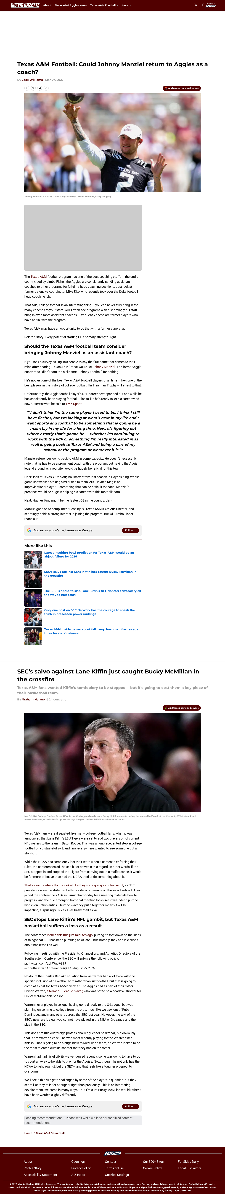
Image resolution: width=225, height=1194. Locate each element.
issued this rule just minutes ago (70, 935)
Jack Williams (32, 80)
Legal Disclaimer (189, 1168)
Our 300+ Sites (153, 1161)
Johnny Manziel (104, 367)
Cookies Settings (117, 1175)
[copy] (46, 88)
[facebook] (203, 5)
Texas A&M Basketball (50, 1133)
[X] (195, 5)
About (47, 5)
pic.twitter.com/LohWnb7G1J (45, 963)
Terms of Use (114, 1168)
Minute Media (25, 1184)
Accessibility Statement (40, 1175)
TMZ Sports (74, 404)
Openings (78, 1161)
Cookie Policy (152, 1168)
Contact (110, 1161)
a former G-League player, (64, 991)
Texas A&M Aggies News (71, 5)
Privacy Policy (81, 1168)
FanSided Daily (188, 1161)
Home (28, 1133)
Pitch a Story (32, 1168)
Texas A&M (39, 276)
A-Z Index (78, 1175)
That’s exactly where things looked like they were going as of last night (73, 885)
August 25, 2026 (84, 968)
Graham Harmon (34, 699)
